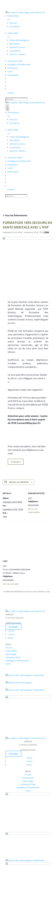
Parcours (13, 23)
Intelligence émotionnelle (17, 660)
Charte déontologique (19, 40)
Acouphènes (15, 50)
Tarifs (8, 664)
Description (14, 43)
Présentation (11, 651)
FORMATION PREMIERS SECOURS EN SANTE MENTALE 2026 (27, 591)
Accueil (9, 647)
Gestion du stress (17, 47)
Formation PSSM (13, 657)
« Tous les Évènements (15, 215)
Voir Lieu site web (11, 584)
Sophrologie (11, 654)
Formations (14, 26)
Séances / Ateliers (17, 54)
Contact (16, 462)
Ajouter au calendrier (19, 482)
